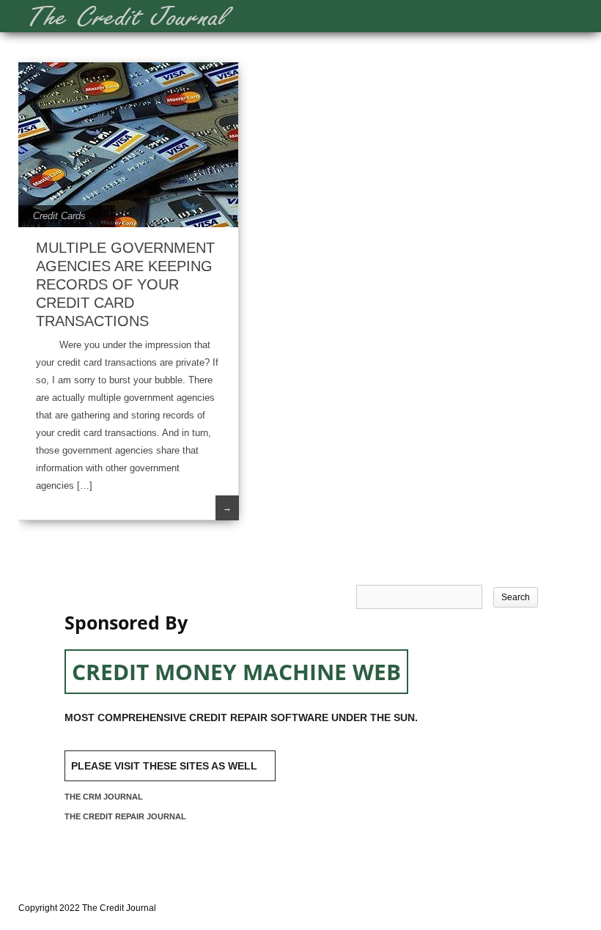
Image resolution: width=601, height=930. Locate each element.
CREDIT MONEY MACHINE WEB (236, 672)
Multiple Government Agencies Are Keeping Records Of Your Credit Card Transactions (125, 284)
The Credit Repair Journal (125, 816)
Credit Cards (59, 215)
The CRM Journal (103, 796)
